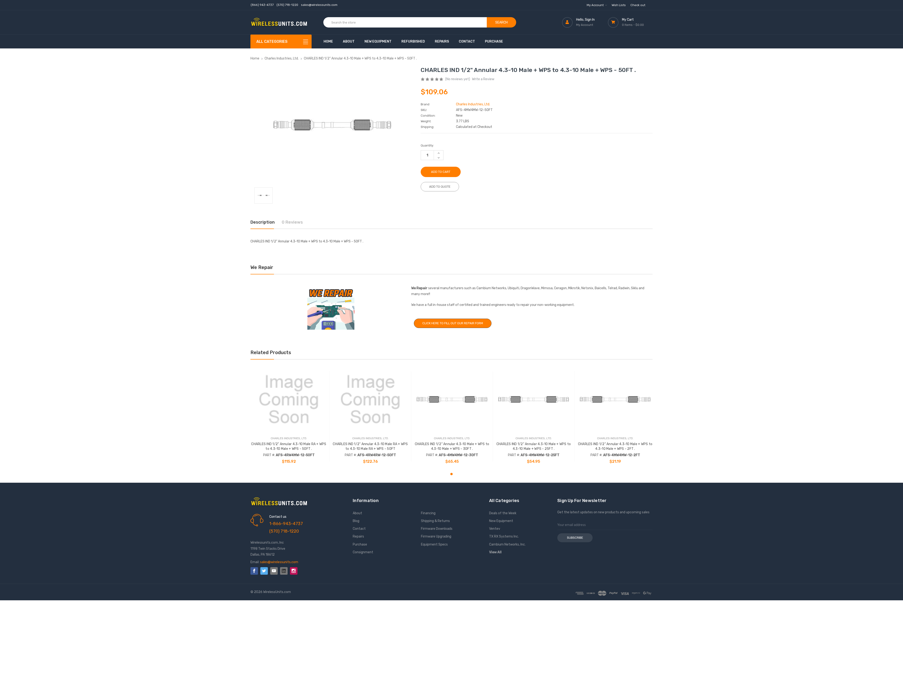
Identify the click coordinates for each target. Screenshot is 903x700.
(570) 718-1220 (287, 5)
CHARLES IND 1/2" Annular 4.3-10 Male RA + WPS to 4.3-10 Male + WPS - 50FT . (288, 446)
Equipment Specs (434, 544)
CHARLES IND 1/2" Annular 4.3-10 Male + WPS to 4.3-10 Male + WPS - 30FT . (452, 446)
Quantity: (427, 145)
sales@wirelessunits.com (319, 5)
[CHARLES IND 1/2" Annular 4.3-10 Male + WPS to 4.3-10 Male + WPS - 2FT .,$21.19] (615, 399)
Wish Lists (619, 5)
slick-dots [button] (451, 474)
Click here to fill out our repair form (452, 323)
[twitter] (264, 571)
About (349, 42)
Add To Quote (440, 186)
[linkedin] (284, 571)
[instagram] (293, 571)
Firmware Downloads (436, 529)
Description (262, 222)
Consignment (363, 552)
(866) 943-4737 (262, 5)
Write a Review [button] (483, 79)
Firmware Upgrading (436, 536)
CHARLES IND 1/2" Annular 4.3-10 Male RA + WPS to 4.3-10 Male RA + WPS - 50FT (370, 446)
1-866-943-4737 (286, 523)
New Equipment (378, 42)
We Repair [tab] (261, 267)
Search (501, 22)
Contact (467, 42)
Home (328, 42)
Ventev (494, 529)
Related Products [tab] (270, 352)
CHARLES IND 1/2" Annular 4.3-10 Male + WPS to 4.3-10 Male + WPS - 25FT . (533, 446)
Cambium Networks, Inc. (507, 544)
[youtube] (274, 571)
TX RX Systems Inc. (504, 536)
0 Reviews (292, 222)
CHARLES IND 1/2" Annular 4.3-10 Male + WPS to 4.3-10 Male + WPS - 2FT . (615, 446)
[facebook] (254, 571)
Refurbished (413, 42)
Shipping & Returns (435, 521)
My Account (595, 5)
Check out (637, 5)
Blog (356, 521)
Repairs (442, 42)
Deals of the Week (502, 513)
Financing (428, 513)
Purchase (494, 42)
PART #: (269, 455)
